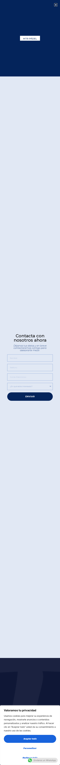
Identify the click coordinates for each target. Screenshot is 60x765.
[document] (30, 382)
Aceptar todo (30, 738)
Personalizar (30, 748)
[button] (56, 5)
